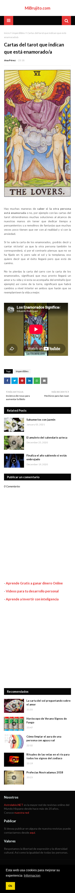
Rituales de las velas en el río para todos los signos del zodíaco (47, 756)
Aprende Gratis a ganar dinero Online (34, 583)
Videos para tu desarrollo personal (32, 591)
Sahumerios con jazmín (40, 419)
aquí (32, 832)
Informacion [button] (32, 875)
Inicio (7, 32)
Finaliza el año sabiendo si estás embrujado (46, 457)
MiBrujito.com (37, 8)
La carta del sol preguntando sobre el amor (48, 702)
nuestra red (21, 812)
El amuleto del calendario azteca (46, 437)
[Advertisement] (37, 644)
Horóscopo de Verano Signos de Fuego (46, 720)
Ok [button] (10, 885)
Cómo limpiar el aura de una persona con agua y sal (43, 738)
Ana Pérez (10, 60)
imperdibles (18, 32)
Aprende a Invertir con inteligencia (32, 599)
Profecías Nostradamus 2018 (44, 772)
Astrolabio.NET (13, 804)
